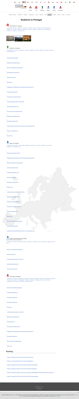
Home (30, 10)
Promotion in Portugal (14, 276)
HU (37, 2)
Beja (30, 29)
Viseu (14, 29)
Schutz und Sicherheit (12, 130)
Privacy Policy (39, 388)
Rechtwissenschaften (12, 121)
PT (49, 2)
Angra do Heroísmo (46, 279)
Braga (34, 29)
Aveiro (35, 27)
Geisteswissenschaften (12, 106)
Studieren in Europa (12, 14)
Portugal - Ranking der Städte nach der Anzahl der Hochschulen (20, 357)
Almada (20, 27)
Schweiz (58, 14)
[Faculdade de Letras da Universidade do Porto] (10, 38)
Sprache (9, 135)
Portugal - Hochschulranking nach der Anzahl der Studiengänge (20, 361)
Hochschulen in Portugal (15, 26)
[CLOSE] (58, 396)
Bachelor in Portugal (14, 48)
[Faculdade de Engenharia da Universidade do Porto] (27, 38)
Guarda (22, 281)
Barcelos (25, 29)
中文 (75, 2)
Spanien (63, 14)
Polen (46, 14)
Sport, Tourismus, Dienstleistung (14, 111)
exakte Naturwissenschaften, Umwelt (15, 101)
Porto (15, 27)
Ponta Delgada (21, 279)
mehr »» (23, 30)
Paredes (48, 27)
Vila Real (9, 51)
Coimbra (25, 27)
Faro (47, 50)
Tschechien (68, 14)
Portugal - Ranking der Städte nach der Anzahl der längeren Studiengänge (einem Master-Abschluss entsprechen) (30, 372)
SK (58, 2)
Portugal (49, 14)
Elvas (17, 281)
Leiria (43, 27)
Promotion (60, 10)
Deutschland (20, 14)
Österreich (41, 14)
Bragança (40, 29)
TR (62, 2)
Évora (19, 30)
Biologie (9, 82)
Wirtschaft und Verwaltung (13, 62)
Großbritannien (31, 14)
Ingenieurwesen (11, 77)
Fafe (39, 27)
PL (45, 2)
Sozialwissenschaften (12, 92)
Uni (36, 10)
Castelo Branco (47, 29)
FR (33, 2)
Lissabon (9, 27)
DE (24, 2)
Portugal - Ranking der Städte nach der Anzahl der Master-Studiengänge (22, 368)
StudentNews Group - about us (39, 386)
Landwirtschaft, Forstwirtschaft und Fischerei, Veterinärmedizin (20, 126)
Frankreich (25, 14)
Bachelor (42, 10)
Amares (19, 29)
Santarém (9, 29)
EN (16, 2)
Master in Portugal (14, 143)
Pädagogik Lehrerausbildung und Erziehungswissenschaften (20, 87)
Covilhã (15, 30)
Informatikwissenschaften (13, 72)
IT (41, 2)
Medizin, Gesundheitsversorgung (15, 67)
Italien (37, 14)
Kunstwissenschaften (12, 58)
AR (70, 2)
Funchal (30, 27)
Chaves (9, 30)
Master (48, 10)
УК (66, 2)
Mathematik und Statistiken (13, 116)
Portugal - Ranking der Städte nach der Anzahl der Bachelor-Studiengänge (22, 364)
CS (20, 2)
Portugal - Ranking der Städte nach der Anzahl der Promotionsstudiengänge (22, 376)
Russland (54, 14)
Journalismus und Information (14, 96)
